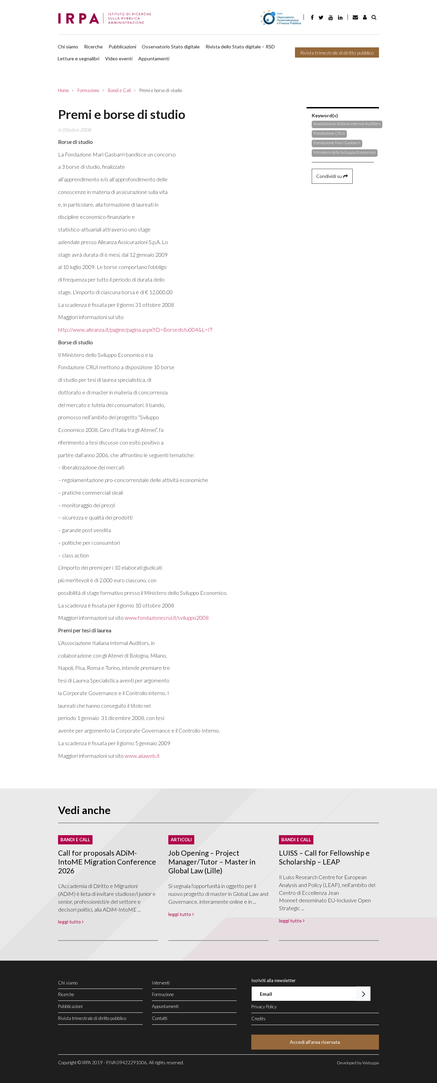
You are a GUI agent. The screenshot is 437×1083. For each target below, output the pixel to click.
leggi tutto (70, 921)
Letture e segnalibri (78, 58)
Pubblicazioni (122, 46)
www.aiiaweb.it (142, 755)
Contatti (159, 1018)
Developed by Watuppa (358, 1062)
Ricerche (93, 46)
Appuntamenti (153, 58)
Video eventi (118, 58)
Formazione (163, 994)
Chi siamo (68, 46)
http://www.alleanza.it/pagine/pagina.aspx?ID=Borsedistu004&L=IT (135, 329)
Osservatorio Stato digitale (171, 46)
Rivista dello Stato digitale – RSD (240, 46)
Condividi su (329, 176)
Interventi (161, 983)
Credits (258, 1018)
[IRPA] (106, 19)
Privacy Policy (264, 1006)
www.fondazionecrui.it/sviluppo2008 (167, 617)
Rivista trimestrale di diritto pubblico (337, 53)
